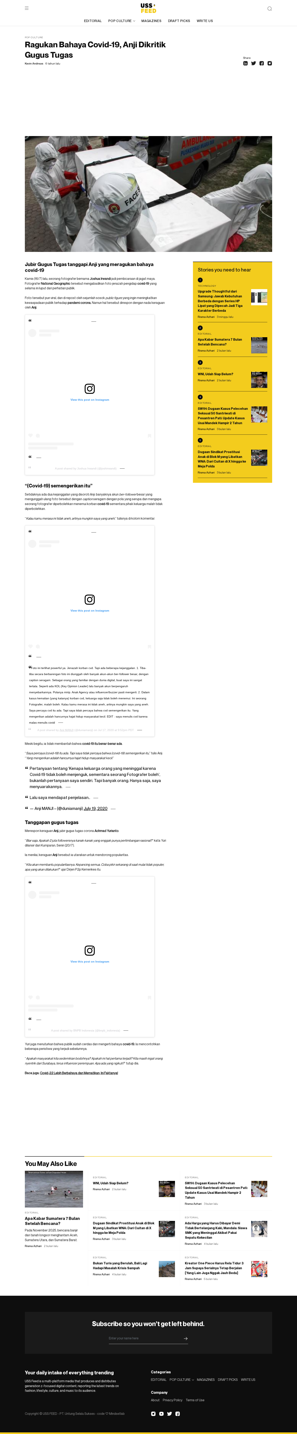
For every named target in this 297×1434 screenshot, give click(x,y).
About (155, 1400)
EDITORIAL (93, 21)
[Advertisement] (148, 105)
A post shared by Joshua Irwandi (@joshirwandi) (86, 468)
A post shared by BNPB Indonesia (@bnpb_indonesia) (85, 1030)
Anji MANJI (67, 730)
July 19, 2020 (95, 808)
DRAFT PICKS (179, 21)
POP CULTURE (120, 21)
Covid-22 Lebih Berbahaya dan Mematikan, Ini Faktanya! (79, 1073)
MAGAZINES (151, 21)
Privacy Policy (172, 1400)
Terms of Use (195, 1400)
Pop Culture (34, 37)
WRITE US (205, 21)
